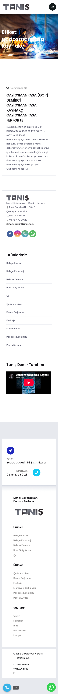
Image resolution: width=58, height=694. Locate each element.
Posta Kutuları (14, 345)
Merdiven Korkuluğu (24, 587)
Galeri (16, 615)
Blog (15, 625)
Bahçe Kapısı (13, 263)
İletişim (17, 635)
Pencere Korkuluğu (17, 336)
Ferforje (10, 320)
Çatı (8, 295)
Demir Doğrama (15, 312)
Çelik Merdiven (14, 304)
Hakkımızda (19, 630)
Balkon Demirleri (15, 279)
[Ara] (7, 688)
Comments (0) (18, 87)
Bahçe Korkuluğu (15, 271)
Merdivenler (13, 328)
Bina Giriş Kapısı (15, 287)
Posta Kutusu (21, 597)
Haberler (18, 620)
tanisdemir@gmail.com (21, 223)
